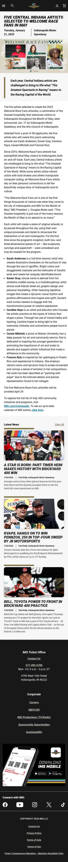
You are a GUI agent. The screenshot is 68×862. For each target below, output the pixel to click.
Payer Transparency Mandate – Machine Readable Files (34, 853)
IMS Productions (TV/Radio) (34, 717)
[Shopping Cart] (64, 5)
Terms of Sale (34, 840)
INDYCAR (34, 709)
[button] (3, 5)
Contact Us (34, 658)
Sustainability (34, 732)
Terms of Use (34, 846)
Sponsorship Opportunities (34, 724)
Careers (34, 702)
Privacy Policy (34, 833)
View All (59, 424)
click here (37, 410)
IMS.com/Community (16, 406)
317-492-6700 (34, 665)
